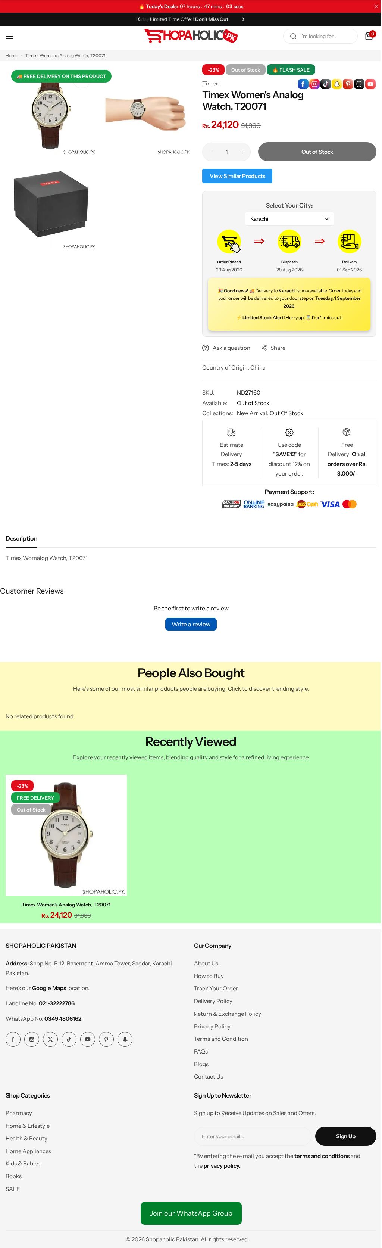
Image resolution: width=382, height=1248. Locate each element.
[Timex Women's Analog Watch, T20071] (65, 834)
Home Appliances (28, 1149)
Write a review (188, 624)
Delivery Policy (210, 999)
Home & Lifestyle (28, 1123)
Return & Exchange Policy (224, 1011)
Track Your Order (213, 986)
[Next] (240, 19)
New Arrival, (250, 413)
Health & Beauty (26, 1136)
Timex (208, 83)
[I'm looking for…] (287, 36)
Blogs (198, 1062)
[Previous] (136, 19)
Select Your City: (285, 205)
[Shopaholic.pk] (188, 36)
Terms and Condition (218, 1036)
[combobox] (315, 36)
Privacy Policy (209, 1024)
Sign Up (340, 1134)
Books (14, 1174)
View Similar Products (234, 176)
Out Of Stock (284, 413)
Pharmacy (19, 1111)
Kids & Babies (23, 1161)
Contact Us (205, 1074)
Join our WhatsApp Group (188, 1211)
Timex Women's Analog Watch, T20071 (65, 903)
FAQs (198, 1049)
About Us (203, 961)
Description (21, 538)
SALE (13, 1187)
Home (12, 55)
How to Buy (206, 974)
